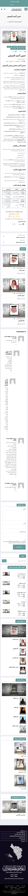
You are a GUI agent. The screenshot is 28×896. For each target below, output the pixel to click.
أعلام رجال (23, 886)
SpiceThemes (14, 893)
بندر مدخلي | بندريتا (22, 574)
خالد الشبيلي (21, 321)
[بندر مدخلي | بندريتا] (6, 573)
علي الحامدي (15, 658)
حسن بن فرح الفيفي (22, 611)
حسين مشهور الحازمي (21, 592)
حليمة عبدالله (15, 726)
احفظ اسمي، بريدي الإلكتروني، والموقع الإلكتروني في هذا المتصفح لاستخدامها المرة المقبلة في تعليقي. (15, 542)
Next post (22, 240)
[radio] (19, 216)
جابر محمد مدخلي (20, 237)
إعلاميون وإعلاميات (13, 887)
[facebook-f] (17, 5)
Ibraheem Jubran (15, 892)
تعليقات (24, 509)
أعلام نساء (17, 886)
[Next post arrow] (3, 242)
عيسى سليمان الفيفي (13, 667)
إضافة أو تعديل (17, 889)
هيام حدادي (23, 789)
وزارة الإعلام (22, 830)
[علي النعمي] (6, 601)
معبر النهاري (23, 756)
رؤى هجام (16, 707)
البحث (22, 556)
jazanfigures (19, 268)
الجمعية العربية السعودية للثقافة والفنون (17, 836)
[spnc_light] (2, 9)
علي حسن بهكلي (22, 583)
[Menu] (25, 9)
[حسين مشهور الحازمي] (6, 592)
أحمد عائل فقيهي (22, 772)
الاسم (24, 523)
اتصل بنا (11, 889)
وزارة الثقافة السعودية (21, 832)
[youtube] (12, 5)
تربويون (14, 46)
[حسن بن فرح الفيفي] (6, 611)
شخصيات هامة (21, 48)
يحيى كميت (21, 270)
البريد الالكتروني (22, 531)
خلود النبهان (15, 716)
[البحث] (5, 9)
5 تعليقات (13, 51)
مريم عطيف (15, 698)
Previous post (21, 235)
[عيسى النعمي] (14, 285)
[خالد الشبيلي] (14, 310)
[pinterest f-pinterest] (10, 5)
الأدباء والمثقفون (21, 46)
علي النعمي (23, 601)
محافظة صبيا (14, 48)
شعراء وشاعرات (21, 887)
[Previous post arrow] (3, 236)
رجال (9, 46)
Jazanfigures (14, 891)
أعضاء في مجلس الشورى (9, 886)
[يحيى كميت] (14, 260)
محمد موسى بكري (20, 242)
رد (15, 344)
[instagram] (14, 5)
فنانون (7, 887)
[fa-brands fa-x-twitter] (16, 5)
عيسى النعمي (21, 295)
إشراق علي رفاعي (18, 691)
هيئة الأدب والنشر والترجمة (20, 834)
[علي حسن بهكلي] (6, 583)
